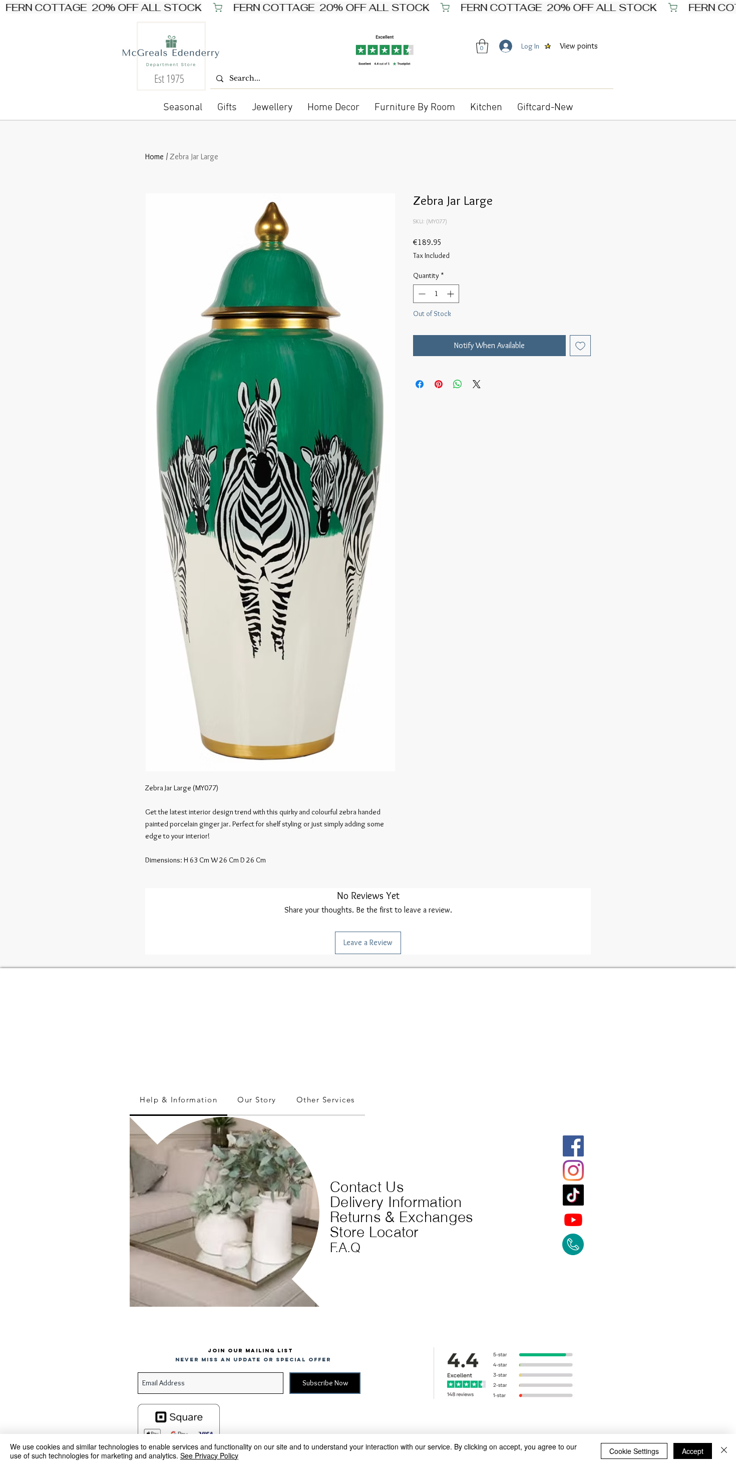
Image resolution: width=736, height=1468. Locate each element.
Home (154, 156)
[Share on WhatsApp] (458, 384)
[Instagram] (573, 1170)
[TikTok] (573, 1195)
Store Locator (374, 1232)
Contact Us (367, 1187)
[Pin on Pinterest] (439, 384)
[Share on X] (477, 384)
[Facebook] (573, 1145)
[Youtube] (573, 1219)
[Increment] (451, 294)
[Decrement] (421, 294)
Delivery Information (396, 1202)
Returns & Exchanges (402, 1217)
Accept (692, 1451)
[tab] (178, 1100)
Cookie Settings (634, 1451)
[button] (482, 46)
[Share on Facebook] (420, 384)
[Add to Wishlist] (580, 345)
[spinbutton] (436, 294)
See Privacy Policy (209, 1455)
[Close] (724, 1451)
